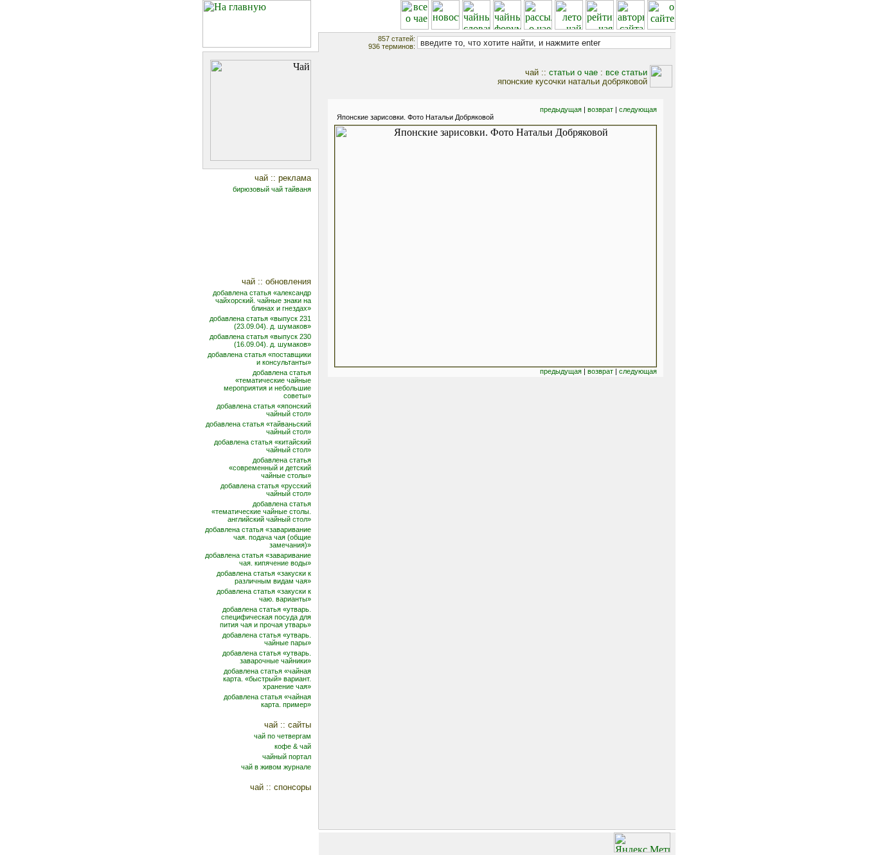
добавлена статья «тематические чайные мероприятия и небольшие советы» (267, 384)
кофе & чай (292, 746)
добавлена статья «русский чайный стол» (265, 489)
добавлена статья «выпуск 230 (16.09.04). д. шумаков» (260, 340)
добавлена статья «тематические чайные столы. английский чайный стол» (261, 511)
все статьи (626, 72)
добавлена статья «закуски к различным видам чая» (264, 577)
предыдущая (561, 109)
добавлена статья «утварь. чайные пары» (266, 639)
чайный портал (286, 756)
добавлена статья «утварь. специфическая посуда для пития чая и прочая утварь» (265, 617)
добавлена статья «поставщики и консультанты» (259, 358)
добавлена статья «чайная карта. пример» (267, 700)
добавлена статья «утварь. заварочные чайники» (266, 657)
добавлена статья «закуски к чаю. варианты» (264, 595)
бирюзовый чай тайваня (272, 189)
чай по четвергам (282, 736)
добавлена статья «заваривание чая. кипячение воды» (258, 559)
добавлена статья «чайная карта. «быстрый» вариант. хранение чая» (267, 678)
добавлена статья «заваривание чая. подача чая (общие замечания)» (258, 537)
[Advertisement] (269, 236)
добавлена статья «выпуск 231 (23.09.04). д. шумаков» (260, 322)
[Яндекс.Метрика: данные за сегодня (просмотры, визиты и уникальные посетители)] (642, 842)
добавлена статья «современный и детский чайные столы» (270, 467)
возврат (600, 109)
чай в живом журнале (276, 767)
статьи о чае (573, 72)
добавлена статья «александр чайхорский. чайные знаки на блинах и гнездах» (262, 300)
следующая (638, 109)
